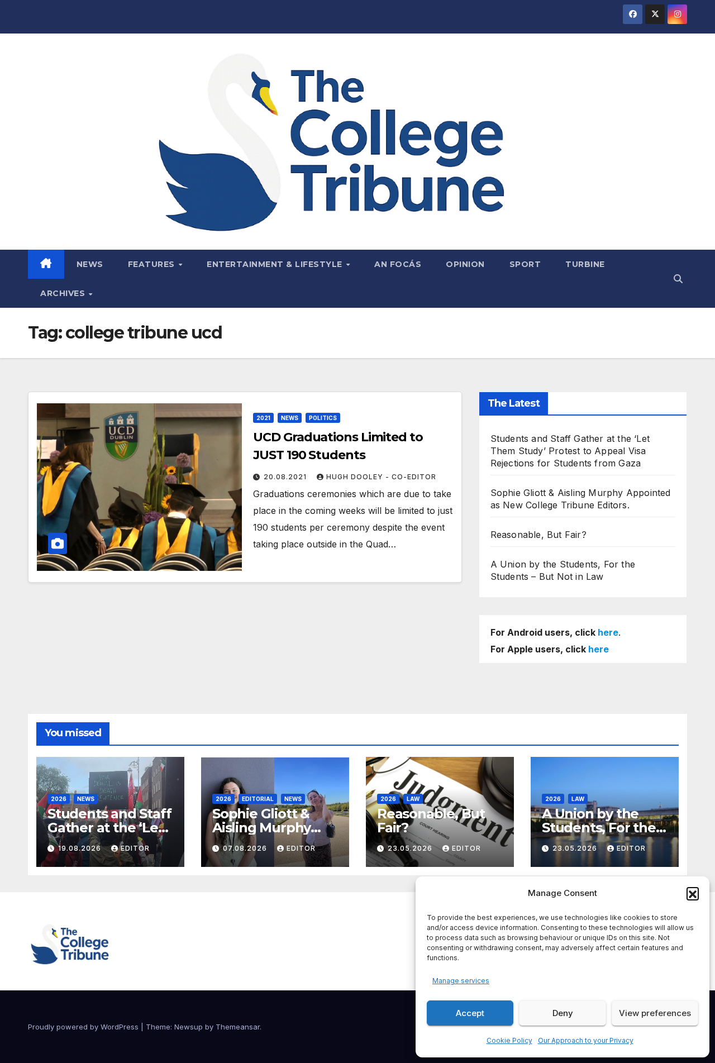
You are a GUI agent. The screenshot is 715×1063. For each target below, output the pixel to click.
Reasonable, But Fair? (538, 534)
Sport (525, 264)
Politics (323, 417)
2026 (58, 798)
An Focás (397, 264)
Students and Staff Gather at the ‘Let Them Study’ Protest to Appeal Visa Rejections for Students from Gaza (570, 451)
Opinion (465, 264)
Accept (470, 1013)
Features (153, 264)
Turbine (585, 264)
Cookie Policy (509, 1040)
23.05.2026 (411, 848)
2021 (263, 417)
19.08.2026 (80, 848)
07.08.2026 (246, 848)
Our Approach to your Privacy (585, 1040)
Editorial (258, 798)
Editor (135, 848)
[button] (692, 893)
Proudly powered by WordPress (84, 1026)
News (90, 264)
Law (413, 798)
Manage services (460, 980)
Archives (64, 293)
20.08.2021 (286, 477)
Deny (562, 1013)
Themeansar (238, 1026)
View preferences (655, 1013)
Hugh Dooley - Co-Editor (381, 477)
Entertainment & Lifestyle (276, 264)
